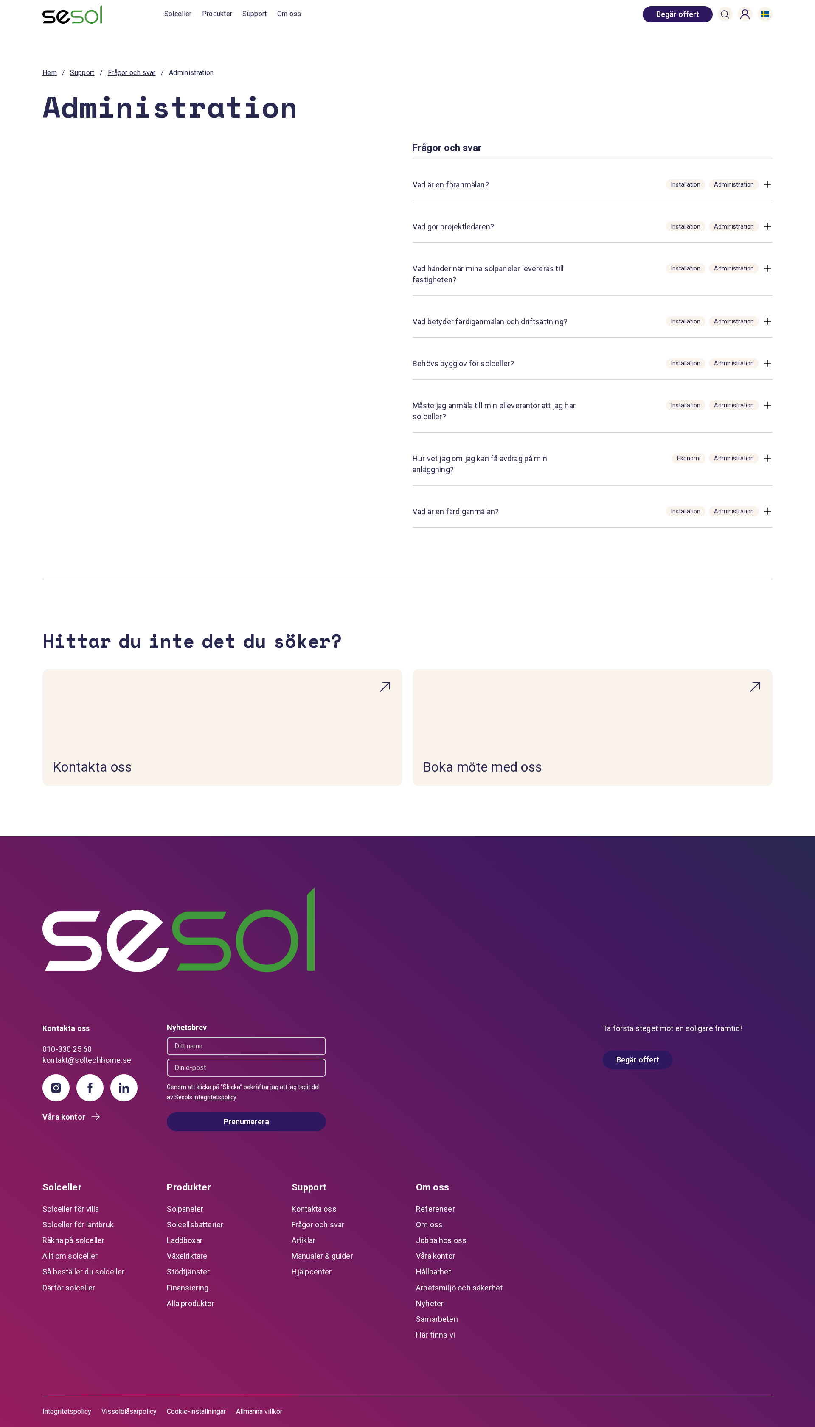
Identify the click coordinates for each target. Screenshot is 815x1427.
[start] (103, 14)
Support (254, 14)
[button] (725, 14)
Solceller (178, 14)
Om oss (289, 14)
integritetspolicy (215, 1097)
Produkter (217, 14)
